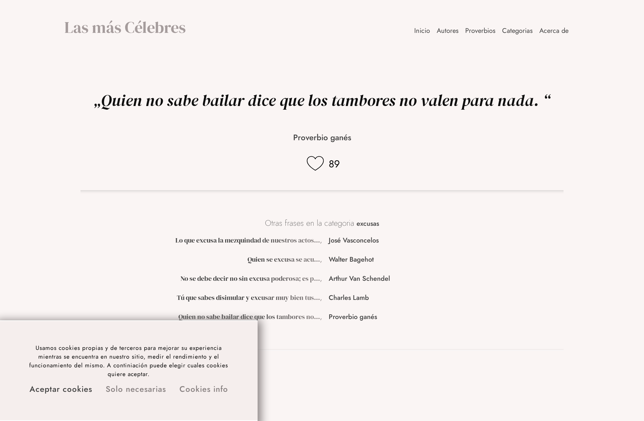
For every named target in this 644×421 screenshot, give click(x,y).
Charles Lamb (349, 298)
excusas (368, 223)
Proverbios (480, 31)
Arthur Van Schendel (359, 278)
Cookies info (203, 389)
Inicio (422, 31)
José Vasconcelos (354, 240)
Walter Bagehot (351, 259)
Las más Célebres (125, 27)
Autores (448, 31)
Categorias (517, 31)
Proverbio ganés (322, 137)
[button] (554, 31)
